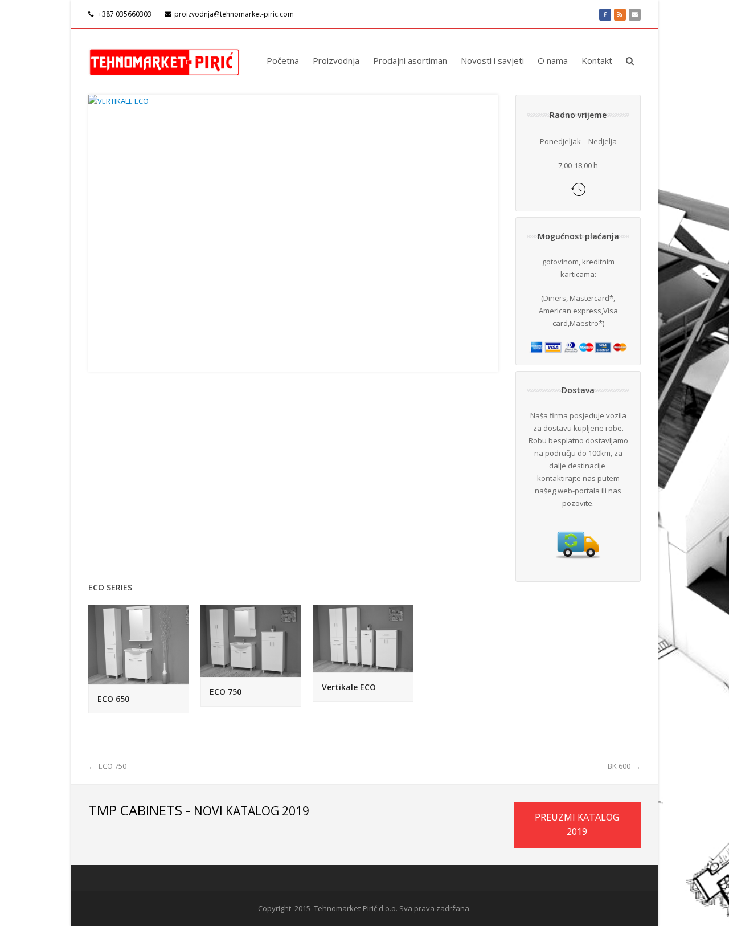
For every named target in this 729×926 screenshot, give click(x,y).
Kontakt (596, 60)
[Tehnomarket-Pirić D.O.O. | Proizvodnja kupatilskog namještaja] (164, 60)
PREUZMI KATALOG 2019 (577, 824)
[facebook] (605, 14)
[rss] (620, 14)
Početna (283, 60)
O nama (553, 60)
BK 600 (619, 766)
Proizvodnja (336, 60)
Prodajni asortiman (410, 60)
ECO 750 (225, 691)
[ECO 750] (250, 641)
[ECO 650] (138, 644)
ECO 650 (113, 699)
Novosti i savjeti (492, 60)
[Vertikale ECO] (363, 638)
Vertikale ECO (349, 687)
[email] (635, 14)
